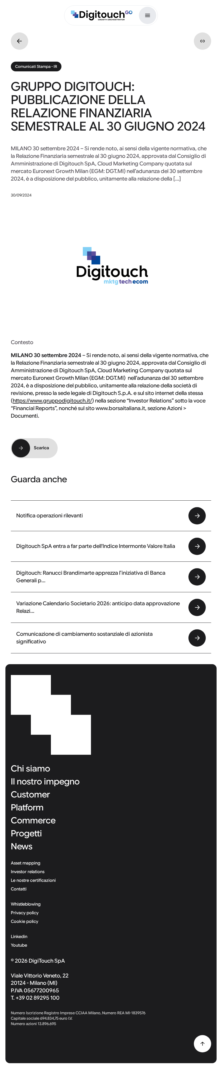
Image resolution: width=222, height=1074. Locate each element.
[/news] (19, 41)
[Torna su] (202, 1043)
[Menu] (147, 15)
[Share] (202, 41)
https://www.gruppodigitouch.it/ (52, 400)
